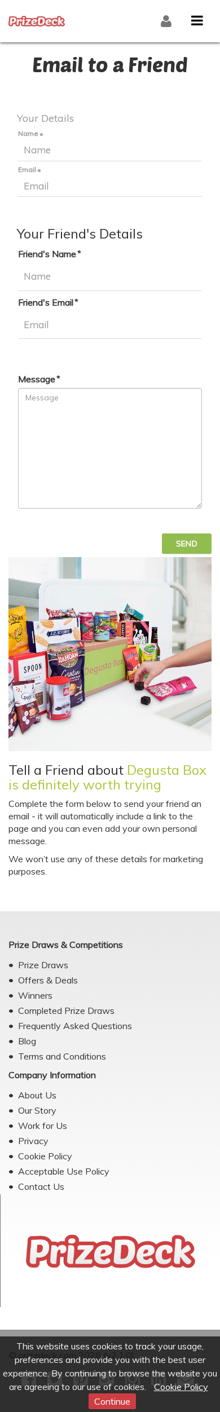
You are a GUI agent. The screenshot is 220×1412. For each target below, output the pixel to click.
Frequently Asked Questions (75, 1025)
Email (27, 169)
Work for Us (42, 1125)
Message (36, 379)
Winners (35, 995)
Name (28, 133)
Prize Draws (43, 964)
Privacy (33, 1140)
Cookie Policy (181, 1386)
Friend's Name (47, 253)
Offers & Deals (48, 980)
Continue (112, 1401)
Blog (27, 1041)
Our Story (37, 1110)
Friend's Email (45, 302)
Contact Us (41, 1186)
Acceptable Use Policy (63, 1171)
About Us (37, 1095)
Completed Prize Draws (66, 1010)
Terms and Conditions (62, 1056)
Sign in (167, 21)
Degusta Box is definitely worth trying (107, 777)
